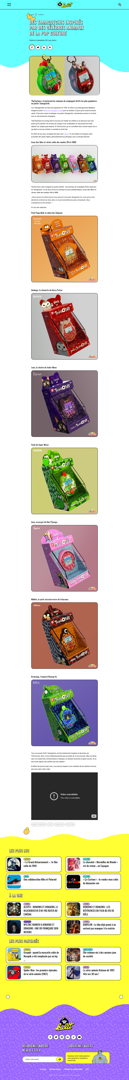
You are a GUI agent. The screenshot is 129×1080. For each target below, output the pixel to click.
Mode (26, 876)
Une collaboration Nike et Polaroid (40, 879)
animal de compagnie (38, 824)
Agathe (53, 40)
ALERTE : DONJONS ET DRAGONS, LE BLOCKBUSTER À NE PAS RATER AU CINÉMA (41, 910)
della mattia (77, 1075)
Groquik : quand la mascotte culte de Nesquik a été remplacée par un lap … (41, 956)
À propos (43, 1069)
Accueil (31, 14)
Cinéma (27, 904)
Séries (86, 967)
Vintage (27, 859)
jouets (50, 824)
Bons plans (88, 949)
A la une (86, 859)
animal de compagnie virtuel (52, 111)
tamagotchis (59, 824)
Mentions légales (55, 1069)
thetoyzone (70, 824)
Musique (27, 921)
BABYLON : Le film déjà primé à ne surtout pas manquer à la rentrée (99, 926)
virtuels (66, 134)
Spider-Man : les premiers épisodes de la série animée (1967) (40, 972)
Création (41, 14)
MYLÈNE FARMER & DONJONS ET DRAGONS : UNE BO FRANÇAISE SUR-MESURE (41, 928)
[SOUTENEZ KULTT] (93, 1054)
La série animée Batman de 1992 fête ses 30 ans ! (98, 972)
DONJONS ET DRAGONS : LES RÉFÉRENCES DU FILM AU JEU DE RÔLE (98, 910)
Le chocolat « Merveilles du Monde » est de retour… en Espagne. (100, 864)
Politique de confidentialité (73, 1069)
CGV (87, 1069)
